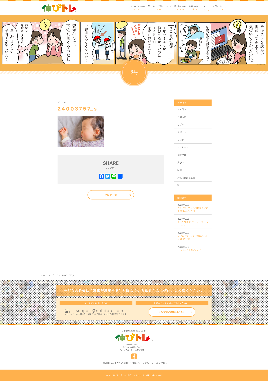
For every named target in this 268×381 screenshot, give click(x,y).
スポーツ (181, 132)
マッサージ (182, 147)
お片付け (181, 109)
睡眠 (179, 170)
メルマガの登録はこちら (172, 311)
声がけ (180, 162)
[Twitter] (108, 176)
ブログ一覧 (111, 194)
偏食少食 (181, 155)
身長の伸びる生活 (186, 177)
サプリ (180, 124)
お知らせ (181, 117)
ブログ (180, 139)
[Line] (114, 176)
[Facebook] (101, 176)
